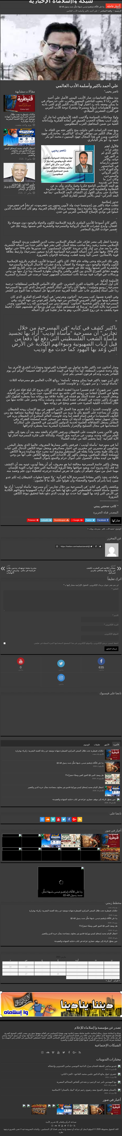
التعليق (115, 589)
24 (77, 974)
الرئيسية (118, 11)
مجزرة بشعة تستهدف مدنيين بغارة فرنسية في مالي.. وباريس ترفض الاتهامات (21, 569)
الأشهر (106, 745)
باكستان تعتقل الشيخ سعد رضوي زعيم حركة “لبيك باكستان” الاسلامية (84, 1090)
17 (77, 970)
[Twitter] (63, 819)
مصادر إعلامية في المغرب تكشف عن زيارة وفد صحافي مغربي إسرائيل (100, 569)
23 (96, 974)
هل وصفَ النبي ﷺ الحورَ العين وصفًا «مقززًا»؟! (85, 7)
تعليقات (97, 745)
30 (96, 977)
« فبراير (117, 980)
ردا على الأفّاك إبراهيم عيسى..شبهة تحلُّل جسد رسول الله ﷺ (80, 763)
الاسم (115, 615)
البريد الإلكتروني (111, 624)
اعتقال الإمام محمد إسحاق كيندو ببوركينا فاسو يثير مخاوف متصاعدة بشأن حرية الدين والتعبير (20, 151)
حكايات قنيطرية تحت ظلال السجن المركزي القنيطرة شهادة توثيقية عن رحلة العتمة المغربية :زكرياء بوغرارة (20, 117)
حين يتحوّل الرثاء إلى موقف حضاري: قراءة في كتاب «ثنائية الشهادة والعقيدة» (83, 799)
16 (96, 970)
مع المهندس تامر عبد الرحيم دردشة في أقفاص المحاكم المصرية (86, 1082)
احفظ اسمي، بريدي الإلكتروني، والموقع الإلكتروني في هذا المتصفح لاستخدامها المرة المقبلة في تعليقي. (75, 643)
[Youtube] (58, 819)
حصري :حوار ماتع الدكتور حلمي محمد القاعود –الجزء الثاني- (88, 1074)
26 (42, 974)
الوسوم (87, 745)
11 (58, 967)
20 (26, 970)
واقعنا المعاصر (106, 11)
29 (112, 977)
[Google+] (74, 819)
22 (112, 974)
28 (10, 974)
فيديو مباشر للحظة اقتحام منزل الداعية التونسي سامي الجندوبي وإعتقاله (82, 1066)
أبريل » (109, 980)
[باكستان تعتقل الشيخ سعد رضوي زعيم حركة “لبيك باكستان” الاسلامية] (119, 1090)
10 (77, 967)
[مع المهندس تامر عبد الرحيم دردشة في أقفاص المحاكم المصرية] (119, 1082)
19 (42, 970)
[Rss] (79, 819)
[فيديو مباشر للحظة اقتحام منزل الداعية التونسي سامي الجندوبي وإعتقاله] (119, 1066)
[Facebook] (69, 819)
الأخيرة (116, 745)
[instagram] (42, 819)
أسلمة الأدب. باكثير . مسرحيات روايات (101, 529)
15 (112, 970)
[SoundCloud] (47, 819)
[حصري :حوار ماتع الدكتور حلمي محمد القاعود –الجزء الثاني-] (119, 1074)
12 (42, 967)
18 (58, 970)
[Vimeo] (53, 819)
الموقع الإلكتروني (111, 634)
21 (10, 970)
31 (77, 977)
